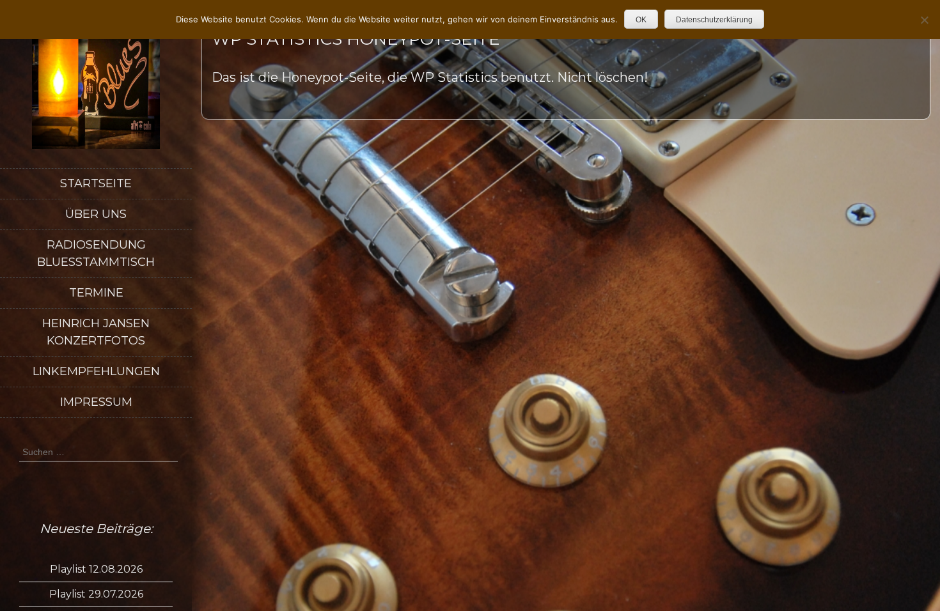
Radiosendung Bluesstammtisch (96, 253)
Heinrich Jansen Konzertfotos (96, 332)
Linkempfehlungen (96, 371)
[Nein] (924, 19)
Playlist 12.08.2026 (96, 569)
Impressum (96, 402)
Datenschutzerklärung (714, 19)
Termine (96, 293)
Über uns (96, 214)
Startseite (96, 183)
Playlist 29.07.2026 (96, 594)
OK (641, 19)
